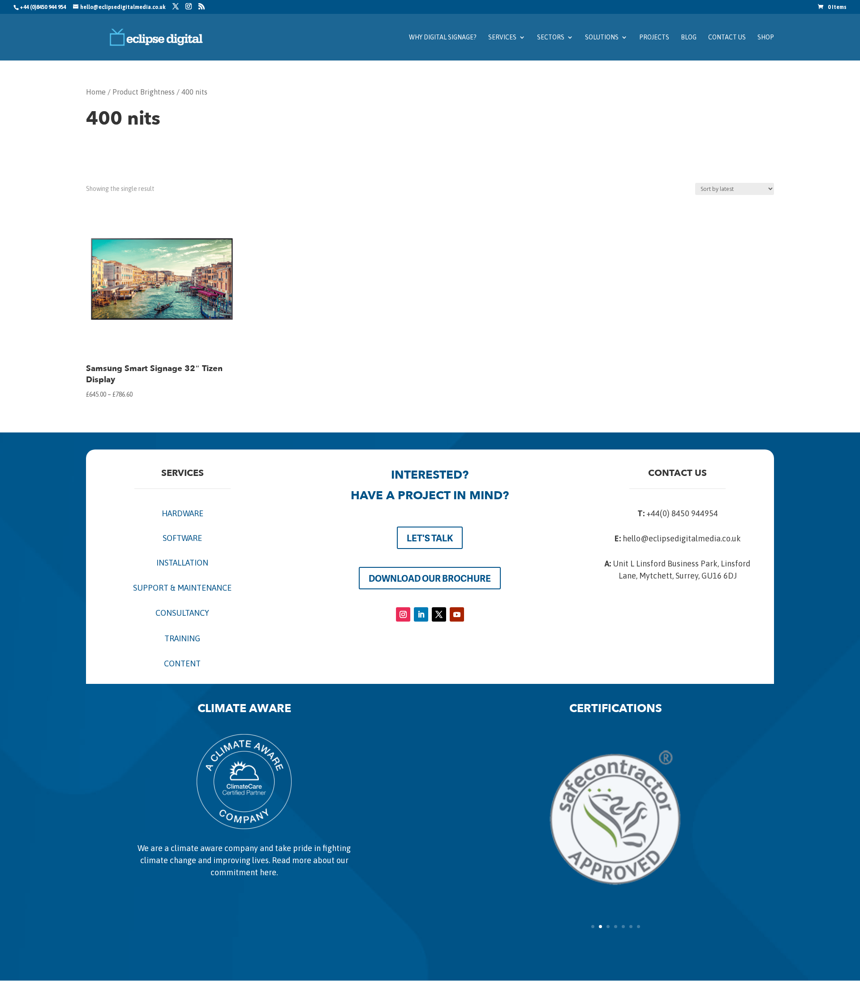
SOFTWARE (182, 538)
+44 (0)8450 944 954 (43, 7)
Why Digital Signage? (443, 37)
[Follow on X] (439, 614)
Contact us (727, 37)
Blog (689, 37)
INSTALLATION (182, 562)
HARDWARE (182, 513)
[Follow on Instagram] (403, 614)
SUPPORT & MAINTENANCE (182, 587)
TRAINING (182, 638)
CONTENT (182, 663)
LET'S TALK (430, 538)
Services (502, 37)
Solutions (602, 37)
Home (96, 92)
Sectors (550, 37)
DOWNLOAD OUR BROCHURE (430, 578)
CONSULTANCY (182, 613)
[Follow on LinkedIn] (421, 614)
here (268, 872)
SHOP (765, 37)
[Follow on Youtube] (457, 614)
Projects (654, 37)
